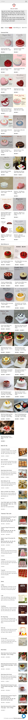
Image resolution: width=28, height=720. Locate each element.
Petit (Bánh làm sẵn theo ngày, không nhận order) (19, 172)
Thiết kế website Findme (18, 718)
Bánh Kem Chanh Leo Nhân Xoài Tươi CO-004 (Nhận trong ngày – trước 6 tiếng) (7, 415)
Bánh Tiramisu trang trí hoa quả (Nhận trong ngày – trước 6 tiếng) (20, 371)
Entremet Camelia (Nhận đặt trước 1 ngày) (19, 49)
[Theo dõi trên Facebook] (1, 1)
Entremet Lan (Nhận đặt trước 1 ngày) (6, 89)
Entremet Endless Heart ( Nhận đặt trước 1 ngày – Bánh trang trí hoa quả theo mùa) (6, 214)
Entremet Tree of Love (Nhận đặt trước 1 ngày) (19, 89)
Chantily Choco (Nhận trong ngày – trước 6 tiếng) (20, 283)
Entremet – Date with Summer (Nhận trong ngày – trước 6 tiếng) (19, 236)
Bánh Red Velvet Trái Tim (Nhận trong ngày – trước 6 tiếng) (6, 348)
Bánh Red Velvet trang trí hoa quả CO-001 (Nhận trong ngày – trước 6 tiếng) (6, 393)
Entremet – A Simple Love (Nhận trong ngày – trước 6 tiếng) (6, 236)
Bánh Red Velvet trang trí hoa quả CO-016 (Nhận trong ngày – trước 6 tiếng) (20, 348)
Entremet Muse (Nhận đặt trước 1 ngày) (6, 131)
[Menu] (26, 1)
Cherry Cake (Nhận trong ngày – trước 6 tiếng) (6, 326)
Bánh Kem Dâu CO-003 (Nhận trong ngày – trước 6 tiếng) (20, 393)
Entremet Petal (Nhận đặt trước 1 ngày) (19, 69)
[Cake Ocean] (14, 5)
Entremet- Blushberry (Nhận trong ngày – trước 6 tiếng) (6, 151)
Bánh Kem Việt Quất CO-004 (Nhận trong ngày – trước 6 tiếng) (21, 326)
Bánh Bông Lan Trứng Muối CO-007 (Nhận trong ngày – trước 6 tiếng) (7, 371)
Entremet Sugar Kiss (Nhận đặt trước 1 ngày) (6, 49)
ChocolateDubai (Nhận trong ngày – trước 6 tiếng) (7, 262)
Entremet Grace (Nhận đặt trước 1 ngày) (6, 192)
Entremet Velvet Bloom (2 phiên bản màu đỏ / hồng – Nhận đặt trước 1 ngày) (6, 110)
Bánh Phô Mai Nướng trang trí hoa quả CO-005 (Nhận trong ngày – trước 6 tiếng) (20, 415)
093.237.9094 (14, 8)
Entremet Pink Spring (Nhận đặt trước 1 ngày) (19, 109)
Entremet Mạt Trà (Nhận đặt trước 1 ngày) (6, 172)
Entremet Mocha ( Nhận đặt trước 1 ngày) (19, 151)
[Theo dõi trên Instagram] (2, 1)
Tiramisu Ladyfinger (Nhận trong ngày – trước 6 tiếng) (6, 283)
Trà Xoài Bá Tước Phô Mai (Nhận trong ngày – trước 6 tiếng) (20, 304)
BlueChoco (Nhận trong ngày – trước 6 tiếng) (7, 304)
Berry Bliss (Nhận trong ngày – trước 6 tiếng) (21, 262)
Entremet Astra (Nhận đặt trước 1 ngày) (19, 131)
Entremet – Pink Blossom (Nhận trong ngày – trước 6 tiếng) (19, 192)
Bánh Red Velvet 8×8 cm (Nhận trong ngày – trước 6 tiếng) (6, 437)
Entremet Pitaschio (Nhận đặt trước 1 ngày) (6, 69)
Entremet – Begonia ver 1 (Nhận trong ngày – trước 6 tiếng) (19, 213)
